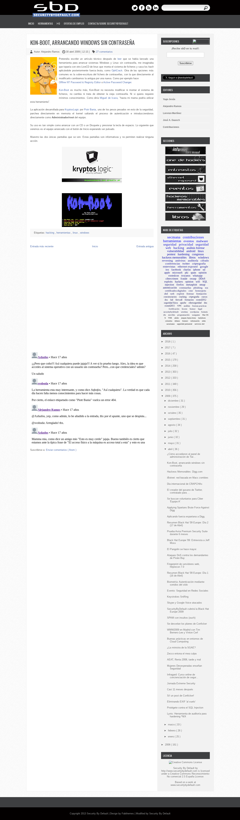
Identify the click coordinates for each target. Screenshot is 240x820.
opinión (203, 272)
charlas (187, 269)
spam (193, 272)
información (195, 321)
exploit (180, 293)
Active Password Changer (117, 82)
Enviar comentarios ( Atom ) (61, 449)
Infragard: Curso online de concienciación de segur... (182, 676)
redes (204, 321)
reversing (167, 260)
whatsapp (197, 275)
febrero (172, 730)
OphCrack (117, 70)
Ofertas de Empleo (74, 23)
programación (183, 315)
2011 (168, 384)
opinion (189, 281)
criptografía (194, 296)
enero (171, 736)
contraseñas (185, 287)
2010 (168, 390)
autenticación (170, 287)
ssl (204, 269)
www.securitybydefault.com (185, 785)
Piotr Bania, (90, 109)
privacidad (186, 244)
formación (201, 293)
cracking (183, 296)
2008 (168, 744)
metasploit (191, 284)
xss (206, 287)
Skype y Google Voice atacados (184, 602)
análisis (187, 306)
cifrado (205, 260)
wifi (198, 281)
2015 (168, 359)
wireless (184, 312)
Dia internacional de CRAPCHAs (184, 483)
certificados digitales (175, 290)
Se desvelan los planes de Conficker (187, 623)
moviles (171, 315)
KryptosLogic (72, 109)
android (190, 251)
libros (192, 257)
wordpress (194, 312)
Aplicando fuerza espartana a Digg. (186, 516)
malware (202, 241)
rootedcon (173, 275)
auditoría (193, 260)
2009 (168, 396)
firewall (179, 299)
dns (205, 302)
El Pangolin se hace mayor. (182, 549)
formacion (189, 299)
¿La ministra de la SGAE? (181, 647)
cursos (204, 296)
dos (166, 299)
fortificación (174, 309)
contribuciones (193, 237)
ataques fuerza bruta (188, 318)
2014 (168, 365)
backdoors (202, 318)
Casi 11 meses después (180, 689)
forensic (185, 321)
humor (193, 309)
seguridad (169, 244)
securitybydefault (171, 312)
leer (120, 58)
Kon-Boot (64, 90)
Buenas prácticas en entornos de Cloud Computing (185, 640)
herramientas (63, 232)
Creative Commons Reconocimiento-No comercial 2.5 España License (188, 775)
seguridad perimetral (184, 324)
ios (167, 269)
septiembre (174, 419)
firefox (180, 284)
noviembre (174, 406)
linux (76, 232)
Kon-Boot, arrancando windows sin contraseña (82, 42)
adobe (176, 318)
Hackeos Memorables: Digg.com (184, 471)
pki (186, 272)
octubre (172, 413)
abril (170, 449)
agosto (172, 425)
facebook (176, 269)
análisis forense (196, 247)
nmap (202, 284)
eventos (189, 241)
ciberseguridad (195, 302)
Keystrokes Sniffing (177, 596)
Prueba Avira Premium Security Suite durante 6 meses (187, 533)
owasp (193, 278)
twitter (186, 263)
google (204, 266)
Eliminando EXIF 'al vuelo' (181, 701)
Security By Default (98, 813)
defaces (177, 321)
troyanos (185, 275)
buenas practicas (199, 306)
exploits (168, 281)
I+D (58, 23)
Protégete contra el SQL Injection (185, 707)
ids (164, 315)
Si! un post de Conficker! (180, 695)
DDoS (202, 278)
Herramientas (45, 23)
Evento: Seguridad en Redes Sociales (187, 590)
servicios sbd (199, 324)
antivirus (180, 260)
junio (171, 437)
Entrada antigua (145, 246)
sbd (166, 293)
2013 (168, 371)
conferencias (172, 263)
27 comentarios (104, 51)
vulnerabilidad (175, 251)
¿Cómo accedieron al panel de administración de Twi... (183, 455)
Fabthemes (128, 813)
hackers (179, 281)
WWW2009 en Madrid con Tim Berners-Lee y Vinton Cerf (183, 631)
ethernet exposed (188, 266)
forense (190, 293)
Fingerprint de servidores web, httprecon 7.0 (183, 565)
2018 (168, 341)
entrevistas (169, 266)
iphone (196, 269)
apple (167, 272)
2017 (168, 347)
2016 (168, 353)
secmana (173, 237)
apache (183, 302)
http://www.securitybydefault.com (179, 771)
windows (84, 232)
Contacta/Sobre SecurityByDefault (108, 23)
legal (200, 309)
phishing (198, 287)
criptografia (199, 263)
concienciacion (170, 296)
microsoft (177, 272)
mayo (171, 443)
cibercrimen (172, 278)
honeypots (200, 290)
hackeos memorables (174, 257)
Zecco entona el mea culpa (181, 653)
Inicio (31, 23)
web (172, 293)
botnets (204, 312)
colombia (168, 321)
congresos (198, 254)
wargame (196, 315)
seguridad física (171, 302)
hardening (184, 254)
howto (184, 309)
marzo (172, 724)
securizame (170, 324)
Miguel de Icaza (109, 97)
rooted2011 (170, 305)
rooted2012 (201, 299)
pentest (171, 254)
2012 (168, 377)
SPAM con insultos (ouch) (181, 617)
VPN (179, 306)
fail (171, 299)
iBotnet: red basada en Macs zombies (187, 477)
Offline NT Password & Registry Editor (80, 82)
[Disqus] (92, 301)
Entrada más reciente (41, 246)
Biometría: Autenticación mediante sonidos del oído (185, 583)
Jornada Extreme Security (181, 683)
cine (191, 290)
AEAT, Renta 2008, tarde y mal (184, 659)
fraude (184, 278)
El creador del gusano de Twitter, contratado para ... (184, 491)
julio (170, 431)
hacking (50, 232)
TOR (170, 318)
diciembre (173, 400)
